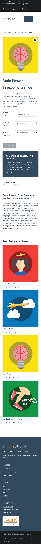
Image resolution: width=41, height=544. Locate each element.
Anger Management (10, 284)
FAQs (4, 492)
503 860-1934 (8, 506)
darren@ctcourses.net (10, 509)
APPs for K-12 (8, 329)
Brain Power (7, 374)
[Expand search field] (28, 19)
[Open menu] (20, 18)
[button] (35, 40)
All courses (6, 469)
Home (4, 32)
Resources (6, 489)
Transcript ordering (9, 472)
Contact (5, 496)
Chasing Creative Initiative (12, 419)
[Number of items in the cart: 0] (36, 18)
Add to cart (9, 145)
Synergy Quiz (7, 475)
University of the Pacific (15, 32)
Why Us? (6, 486)
